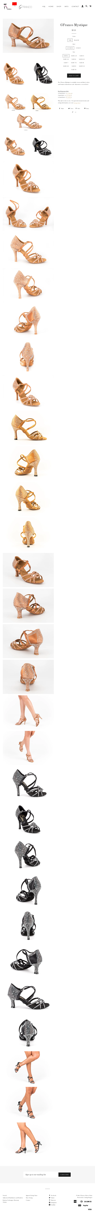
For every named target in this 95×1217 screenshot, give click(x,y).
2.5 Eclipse (68, 95)
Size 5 (82, 55)
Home (51, 6)
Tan (70, 40)
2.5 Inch (70, 48)
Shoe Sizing (29, 1197)
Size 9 (74, 66)
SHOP (59, 6)
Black (76, 40)
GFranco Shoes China (86, 1195)
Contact (75, 6)
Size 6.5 (82, 59)
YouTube (53, 1205)
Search (5, 1195)
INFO (66, 6)
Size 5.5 (66, 59)
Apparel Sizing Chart (31, 1195)
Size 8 (81, 62)
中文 (43, 6)
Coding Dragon (88, 1197)
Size (74, 52)
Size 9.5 (82, 66)
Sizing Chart (76, 102)
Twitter (52, 1197)
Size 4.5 (74, 55)
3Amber (69, 97)
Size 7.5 (73, 62)
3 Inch (78, 48)
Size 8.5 (66, 66)
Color (74, 36)
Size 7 (66, 62)
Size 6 (74, 59)
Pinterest (53, 1200)
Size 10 (73, 69)
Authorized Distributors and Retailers (13, 1197)
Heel (74, 44)
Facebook (53, 1195)
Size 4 (66, 55)
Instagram (53, 1202)
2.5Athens (69, 93)
